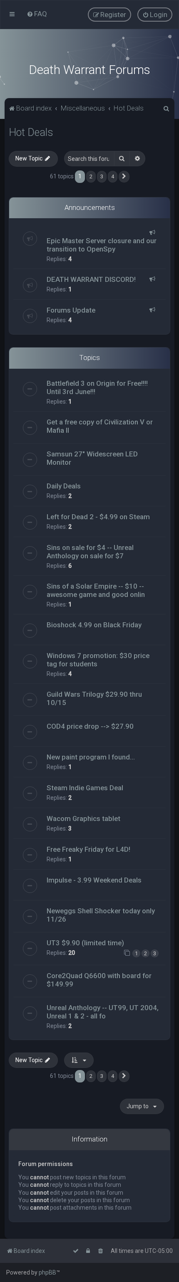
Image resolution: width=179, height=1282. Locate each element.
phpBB (47, 1272)
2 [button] (91, 176)
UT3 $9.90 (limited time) (85, 943)
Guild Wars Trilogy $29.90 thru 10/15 (94, 698)
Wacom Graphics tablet (83, 818)
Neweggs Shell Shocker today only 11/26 (101, 915)
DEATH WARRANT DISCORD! (91, 279)
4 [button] (112, 176)
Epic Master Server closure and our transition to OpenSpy (102, 245)
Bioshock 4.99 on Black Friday (94, 625)
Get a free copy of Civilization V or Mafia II (100, 426)
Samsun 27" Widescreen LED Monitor (92, 458)
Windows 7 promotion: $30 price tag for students (98, 659)
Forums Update (71, 310)
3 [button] (101, 176)
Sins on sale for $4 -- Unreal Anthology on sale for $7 (90, 551)
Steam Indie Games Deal (85, 788)
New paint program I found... (91, 757)
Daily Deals (64, 486)
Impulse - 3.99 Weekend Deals (94, 880)
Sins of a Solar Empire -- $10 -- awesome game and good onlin (96, 590)
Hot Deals (31, 132)
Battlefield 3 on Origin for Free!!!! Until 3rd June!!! (97, 387)
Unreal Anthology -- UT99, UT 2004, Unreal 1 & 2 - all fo (103, 1011)
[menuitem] (37, 13)
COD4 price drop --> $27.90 (90, 726)
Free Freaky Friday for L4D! (88, 849)
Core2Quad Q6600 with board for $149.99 (99, 979)
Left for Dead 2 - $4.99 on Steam (98, 517)
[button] (124, 176)
